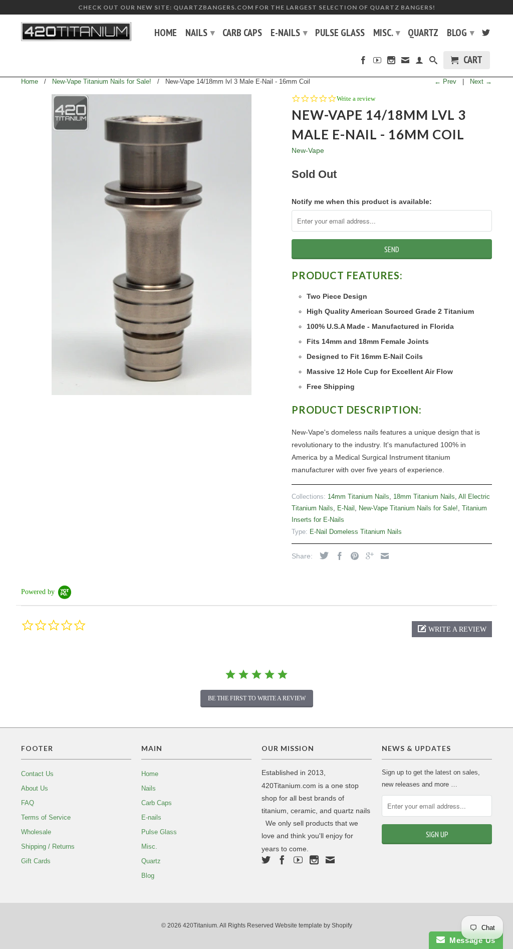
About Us (34, 788)
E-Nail (346, 508)
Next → (481, 81)
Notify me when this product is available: (362, 202)
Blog (460, 32)
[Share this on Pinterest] (352, 556)
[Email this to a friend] (382, 556)
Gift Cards (36, 861)
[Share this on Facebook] (337, 556)
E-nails (289, 32)
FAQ (27, 803)
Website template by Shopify (313, 925)
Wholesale (36, 832)
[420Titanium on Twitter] (486, 35)
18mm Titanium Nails (424, 496)
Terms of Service (46, 817)
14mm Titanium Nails (358, 496)
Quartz (423, 33)
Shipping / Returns (48, 846)
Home (165, 33)
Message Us (470, 940)
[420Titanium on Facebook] (363, 62)
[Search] (433, 62)
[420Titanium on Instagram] (391, 62)
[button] (452, 629)
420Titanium (200, 925)
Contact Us (37, 774)
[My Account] (419, 62)
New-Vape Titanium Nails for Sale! (408, 508)
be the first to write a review (257, 698)
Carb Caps (242, 33)
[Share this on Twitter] (322, 555)
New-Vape (308, 150)
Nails (200, 32)
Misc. (386, 32)
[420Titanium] (76, 31)
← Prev (445, 81)
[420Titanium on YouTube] (377, 62)
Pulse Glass (340, 33)
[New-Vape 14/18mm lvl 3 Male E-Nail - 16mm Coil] (151, 244)
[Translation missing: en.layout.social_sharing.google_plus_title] (367, 556)
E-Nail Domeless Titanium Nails (356, 531)
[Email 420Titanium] (405, 62)
